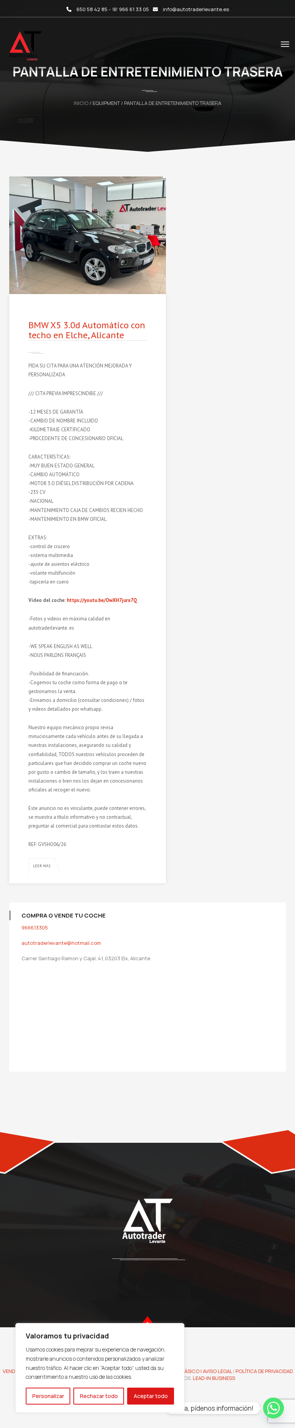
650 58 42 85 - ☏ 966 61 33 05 (112, 9)
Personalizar (48, 1396)
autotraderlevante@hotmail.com (61, 942)
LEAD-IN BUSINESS (214, 1378)
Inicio (81, 103)
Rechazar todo (99, 1396)
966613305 (35, 927)
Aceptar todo (151, 1396)
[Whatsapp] (273, 1408)
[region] (99, 1368)
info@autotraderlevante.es (196, 9)
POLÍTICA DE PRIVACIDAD (264, 1371)
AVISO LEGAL (217, 1371)
